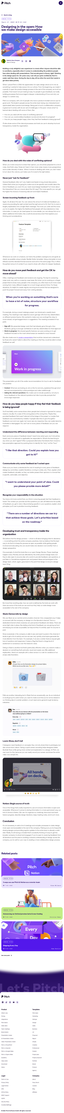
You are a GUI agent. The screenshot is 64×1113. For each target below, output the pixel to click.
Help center (4, 1061)
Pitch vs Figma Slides (7, 1054)
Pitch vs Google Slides (7, 1051)
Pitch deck (35, 1013)
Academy (4, 1057)
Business (34, 1029)
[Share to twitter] (22, 61)
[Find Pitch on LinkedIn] (2, 1002)
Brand (34, 1064)
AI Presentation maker (7, 1038)
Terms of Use (4, 1079)
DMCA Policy (4, 1092)
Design (34, 1022)
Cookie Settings (6, 1105)
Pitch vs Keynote (5, 1048)
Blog (33, 1089)
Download (4, 1064)
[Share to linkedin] (30, 61)
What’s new (4, 1013)
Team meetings (5, 1029)
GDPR (3, 1098)
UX (33, 1032)
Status (3, 1067)
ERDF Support (5, 1095)
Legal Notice (4, 1085)
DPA (2, 1089)
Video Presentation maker (8, 1041)
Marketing (35, 1016)
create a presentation (25, 337)
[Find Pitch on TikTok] (6, 1002)
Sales (33, 1025)
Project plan (35, 1054)
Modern (34, 1051)
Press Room (35, 1082)
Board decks (4, 1032)
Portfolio (34, 1061)
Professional (35, 1048)
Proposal (34, 1035)
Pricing (3, 1016)
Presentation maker (6, 1035)
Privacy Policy (5, 1082)
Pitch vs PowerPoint (6, 1045)
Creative (34, 1045)
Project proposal (37, 1057)
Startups (34, 1019)
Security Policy (5, 1101)
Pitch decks (4, 1022)
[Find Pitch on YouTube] (13, 1002)
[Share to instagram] (26, 61)
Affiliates (34, 1092)
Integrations (4, 1019)
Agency (34, 1070)
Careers (34, 1085)
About (34, 1079)
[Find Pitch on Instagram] (10, 1002)
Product (34, 1067)
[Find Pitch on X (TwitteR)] (17, 1002)
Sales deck (4, 1025)
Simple (34, 1041)
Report (34, 1038)
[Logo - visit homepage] (6, 3)
